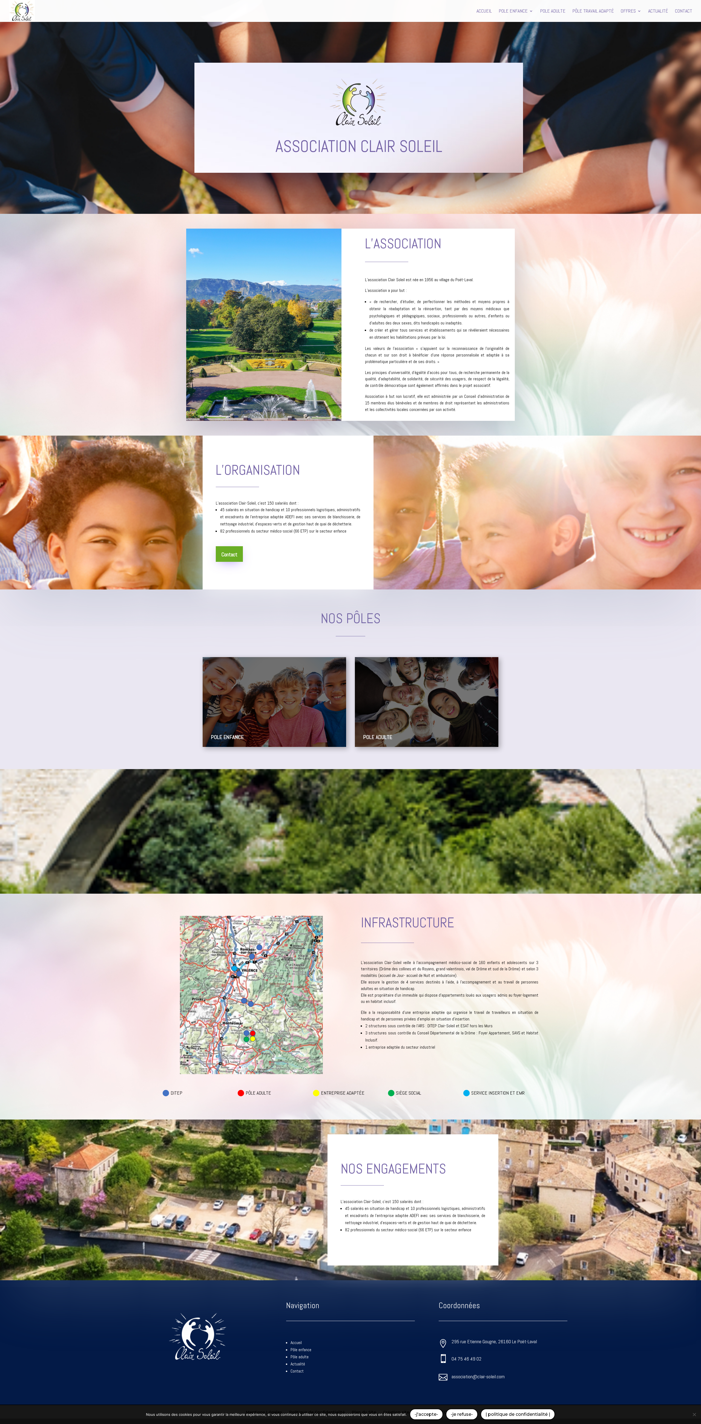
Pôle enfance (301, 1350)
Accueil (296, 1342)
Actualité (298, 1364)
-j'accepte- (426, 1414)
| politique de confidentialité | (517, 1414)
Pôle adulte (300, 1357)
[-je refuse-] (694, 1414)
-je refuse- (462, 1414)
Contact (229, 554)
